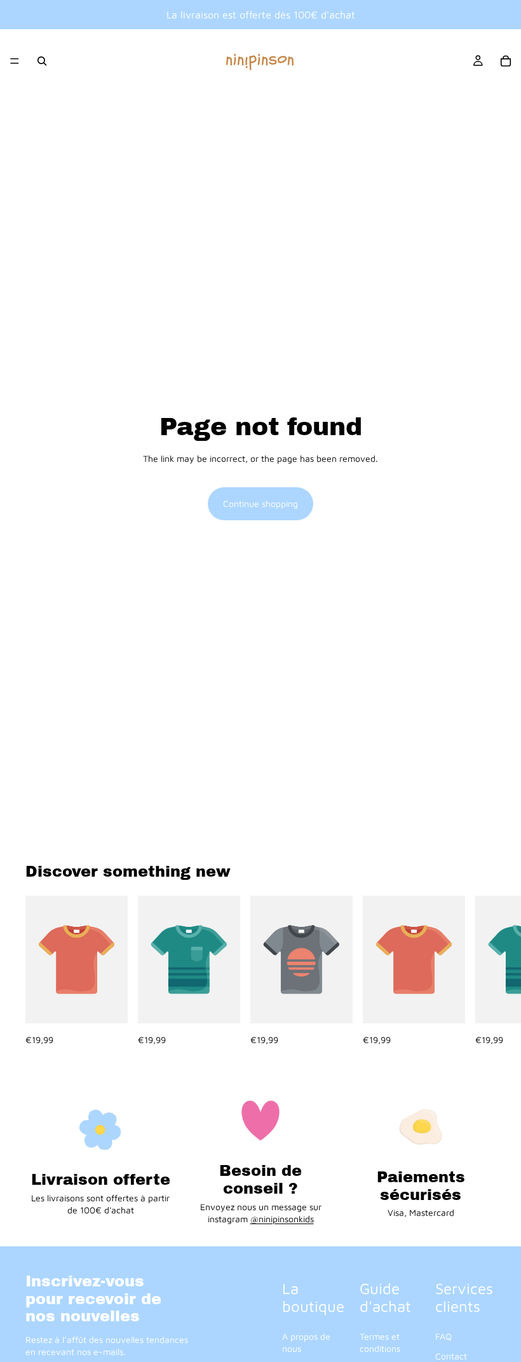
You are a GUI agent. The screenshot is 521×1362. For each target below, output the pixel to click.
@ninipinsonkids (282, 1218)
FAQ (443, 1336)
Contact (451, 1356)
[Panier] (506, 61)
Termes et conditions (380, 1342)
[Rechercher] (42, 61)
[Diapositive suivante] (482, 971)
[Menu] (14, 61)
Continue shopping (260, 503)
